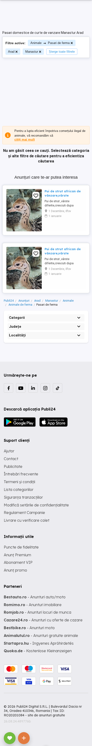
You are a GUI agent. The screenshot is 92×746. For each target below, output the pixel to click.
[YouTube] (20, 387)
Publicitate (13, 466)
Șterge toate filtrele (62, 51)
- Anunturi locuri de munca (37, 612)
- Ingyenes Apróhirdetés (39, 643)
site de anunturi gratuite (46, 715)
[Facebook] (8, 387)
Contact (11, 458)
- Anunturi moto (29, 627)
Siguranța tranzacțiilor (23, 497)
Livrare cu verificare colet (26, 520)
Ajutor (9, 451)
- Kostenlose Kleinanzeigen (38, 650)
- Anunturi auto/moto (35, 597)
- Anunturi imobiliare (33, 604)
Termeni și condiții (19, 481)
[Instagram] (45, 387)
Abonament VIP (18, 562)
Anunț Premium (17, 555)
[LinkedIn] (33, 387)
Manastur (31, 51)
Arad (11, 51)
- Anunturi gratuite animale (41, 635)
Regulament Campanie (24, 512)
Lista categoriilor (18, 489)
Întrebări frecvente (21, 474)
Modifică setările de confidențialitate (36, 505)
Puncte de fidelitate (21, 547)
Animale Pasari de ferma (50, 42)
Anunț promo (15, 570)
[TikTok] (57, 387)
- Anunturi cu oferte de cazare (43, 620)
